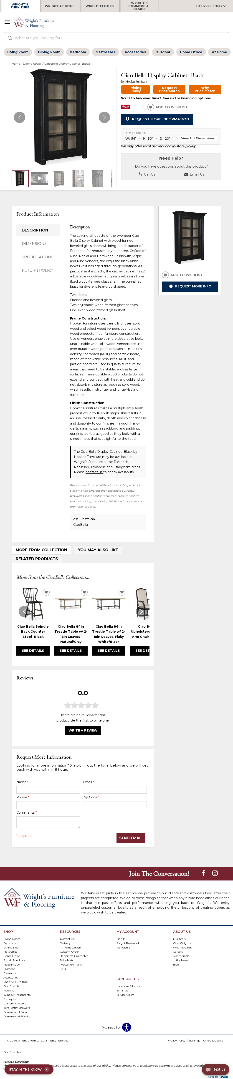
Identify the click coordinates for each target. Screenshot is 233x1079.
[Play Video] (39, 178)
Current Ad (67, 938)
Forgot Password (127, 943)
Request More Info (193, 286)
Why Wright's (182, 943)
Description (35, 230)
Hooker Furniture (136, 81)
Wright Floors (100, 6)
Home (16, 63)
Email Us (196, 174)
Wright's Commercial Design (139, 6)
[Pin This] (125, 108)
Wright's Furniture (20, 6)
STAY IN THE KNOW (28, 1069)
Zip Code (91, 797)
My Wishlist (124, 947)
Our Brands (12, 1052)
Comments (26, 812)
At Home (219, 52)
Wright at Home (60, 6)
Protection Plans (71, 964)
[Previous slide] (24, 611)
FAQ (63, 969)
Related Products (37, 558)
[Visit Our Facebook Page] (204, 873)
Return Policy (37, 270)
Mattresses (105, 52)
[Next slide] (141, 611)
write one (101, 720)
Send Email (131, 838)
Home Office (191, 52)
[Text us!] (215, 1070)
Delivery (65, 943)
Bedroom (78, 52)
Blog (176, 964)
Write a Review (82, 730)
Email (88, 782)
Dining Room (49, 52)
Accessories (135, 52)
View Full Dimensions (198, 138)
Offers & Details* (213, 1040)
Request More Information (160, 119)
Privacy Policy (176, 1040)
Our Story (179, 938)
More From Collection (41, 550)
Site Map (194, 1040)
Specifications (37, 257)
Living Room (17, 52)
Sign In (121, 938)
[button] (7, 22)
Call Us (149, 174)
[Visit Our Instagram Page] (215, 873)
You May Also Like (98, 550)
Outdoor (162, 52)
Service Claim (125, 994)
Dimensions (34, 243)
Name (22, 782)
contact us (94, 472)
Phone (22, 797)
